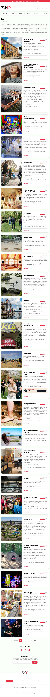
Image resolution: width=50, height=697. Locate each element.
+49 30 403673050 (29, 631)
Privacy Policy (32, 693)
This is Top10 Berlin (21, 681)
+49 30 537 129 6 (28, 202)
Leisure (20, 13)
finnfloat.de (37, 313)
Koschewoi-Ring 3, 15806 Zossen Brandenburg (34, 561)
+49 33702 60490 (28, 562)
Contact (10, 681)
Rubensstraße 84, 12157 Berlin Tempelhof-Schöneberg (33, 465)
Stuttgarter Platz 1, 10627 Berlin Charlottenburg (34, 244)
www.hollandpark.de (38, 535)
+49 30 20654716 (28, 289)
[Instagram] (25, 650)
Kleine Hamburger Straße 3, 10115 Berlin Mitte (34, 178)
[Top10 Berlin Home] (25, 672)
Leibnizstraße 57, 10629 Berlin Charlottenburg (34, 339)
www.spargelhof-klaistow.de (40, 610)
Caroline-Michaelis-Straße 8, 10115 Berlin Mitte (34, 360)
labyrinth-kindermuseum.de (41, 508)
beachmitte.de (38, 362)
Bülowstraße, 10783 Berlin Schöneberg (33, 263)
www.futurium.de (38, 486)
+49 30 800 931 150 (28, 508)
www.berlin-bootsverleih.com (31, 106)
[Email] (29, 650)
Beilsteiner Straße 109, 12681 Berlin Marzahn (34, 126)
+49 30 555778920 (28, 362)
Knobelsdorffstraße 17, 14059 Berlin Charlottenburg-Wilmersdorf (35, 102)
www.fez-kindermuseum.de (40, 202)
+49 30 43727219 (28, 341)
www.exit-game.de (40, 226)
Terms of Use (18, 693)
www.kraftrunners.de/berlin (40, 179)
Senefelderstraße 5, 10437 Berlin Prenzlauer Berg (35, 438)
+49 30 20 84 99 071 (29, 226)
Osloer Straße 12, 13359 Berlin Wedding (33, 506)
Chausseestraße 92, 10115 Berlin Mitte (32, 75)
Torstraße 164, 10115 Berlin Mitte (31, 580)
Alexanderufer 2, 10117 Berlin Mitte (31, 485)
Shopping (44, 13)
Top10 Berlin (24, 687)
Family (13, 13)
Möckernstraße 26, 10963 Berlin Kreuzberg (34, 51)
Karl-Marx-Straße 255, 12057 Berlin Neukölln (34, 629)
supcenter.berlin (37, 289)
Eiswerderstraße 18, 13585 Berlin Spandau (33, 288)
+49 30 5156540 (28, 535)
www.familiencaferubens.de (40, 467)
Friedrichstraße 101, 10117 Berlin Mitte (32, 224)
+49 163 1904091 (28, 467)
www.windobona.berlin (40, 151)
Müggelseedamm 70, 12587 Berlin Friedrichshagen (35, 311)
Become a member (41, 390)
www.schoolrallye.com (39, 76)
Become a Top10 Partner (36, 681)
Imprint (25, 693)
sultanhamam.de (38, 264)
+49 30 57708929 (28, 76)
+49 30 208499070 (29, 386)
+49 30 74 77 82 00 (29, 440)
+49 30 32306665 (28, 179)
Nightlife (28, 13)
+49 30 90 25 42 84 (29, 53)
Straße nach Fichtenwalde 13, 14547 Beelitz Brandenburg (34, 417)
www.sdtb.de (38, 53)
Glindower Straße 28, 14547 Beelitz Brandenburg (35, 609)
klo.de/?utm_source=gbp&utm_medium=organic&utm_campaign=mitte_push (36, 342)
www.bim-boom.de (39, 128)
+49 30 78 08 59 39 (29, 128)
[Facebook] (21, 650)
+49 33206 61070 (28, 610)
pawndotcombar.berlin (30, 581)
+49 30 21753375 (28, 264)
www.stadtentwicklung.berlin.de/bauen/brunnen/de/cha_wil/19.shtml (36, 245)
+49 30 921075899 (28, 104)
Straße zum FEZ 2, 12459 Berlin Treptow (33, 201)
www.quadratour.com (39, 562)
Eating (5, 13)
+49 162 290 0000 (28, 420)
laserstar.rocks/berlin (39, 631)
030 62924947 (43, 580)
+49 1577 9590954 (28, 313)
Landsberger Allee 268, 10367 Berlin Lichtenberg (35, 150)
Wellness (36, 13)
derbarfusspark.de (39, 420)
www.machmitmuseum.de (40, 440)
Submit (34, 662)
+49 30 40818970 (28, 486)
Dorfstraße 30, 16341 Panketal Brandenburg (34, 533)
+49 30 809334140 (28, 151)
